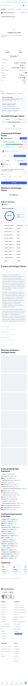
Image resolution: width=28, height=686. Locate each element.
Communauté (17, 649)
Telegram (16, 651)
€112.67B (5, 5)
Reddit (15, 658)
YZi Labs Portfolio (9, 93)
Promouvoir (3, 607)
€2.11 (11, 554)
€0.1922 (9, 539)
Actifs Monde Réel (5, 624)
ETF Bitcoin (3, 617)
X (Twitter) (16, 646)
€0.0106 (11, 527)
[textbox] (15, 152)
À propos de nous (18, 605)
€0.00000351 (10, 543)
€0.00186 (10, 519)
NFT (2, 628)
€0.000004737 (11, 551)
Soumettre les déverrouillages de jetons (11, 108)
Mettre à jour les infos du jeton (9, 106)
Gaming (3, 93)
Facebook (16, 656)
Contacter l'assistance (6, 651)
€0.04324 (9, 523)
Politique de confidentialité (20, 609)
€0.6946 (8, 547)
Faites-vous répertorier (6, 646)
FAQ (2, 653)
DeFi (16, 93)
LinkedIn (16, 660)
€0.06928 (10, 558)
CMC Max (3, 612)
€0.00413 (10, 556)
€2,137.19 (10, 529)
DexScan (3, 621)
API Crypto (3, 619)
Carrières (16, 631)
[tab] (7, 119)
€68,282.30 (10, 521)
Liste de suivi (4, 633)
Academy (3, 605)
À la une (3, 614)
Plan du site (3, 638)
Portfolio (3, 631)
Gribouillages (4, 636)
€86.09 (9, 531)
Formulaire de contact (6, 649)
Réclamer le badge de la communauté (10, 110)
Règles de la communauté (20, 621)
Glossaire (3, 656)
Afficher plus (24, 141)
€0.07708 (8, 537)
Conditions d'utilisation (19, 607)
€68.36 (10, 535)
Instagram (16, 653)
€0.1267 (10, 549)
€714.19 (9, 533)
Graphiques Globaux (5, 626)
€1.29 (8, 525)
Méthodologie (17, 628)
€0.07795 (10, 545)
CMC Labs (3, 609)
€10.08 (9, 541)
